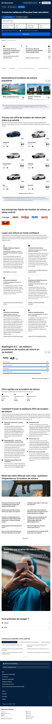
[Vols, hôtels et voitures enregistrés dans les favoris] (40, 3)
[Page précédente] (2, 657)
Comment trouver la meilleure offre (26, 68)
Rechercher (26, 34)
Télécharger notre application (11, 663)
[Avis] (45, 217)
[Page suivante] (49, 657)
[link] (13, 93)
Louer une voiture (8, 17)
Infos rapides (12, 68)
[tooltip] (21, 45)
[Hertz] (15, 217)
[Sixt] (6, 223)
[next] (49, 81)
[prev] (46, 81)
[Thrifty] (35, 217)
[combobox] (26, 22)
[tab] (4, 7)
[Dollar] (25, 217)
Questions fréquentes (43, 68)
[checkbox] (9, 642)
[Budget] (6, 217)
